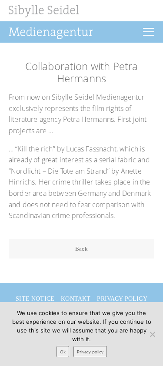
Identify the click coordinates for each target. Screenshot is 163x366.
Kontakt (75, 298)
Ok (63, 352)
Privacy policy (122, 298)
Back (81, 248)
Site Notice (35, 298)
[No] (152, 334)
